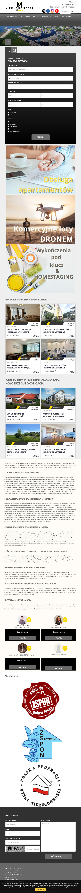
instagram (52, 11)
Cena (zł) (11, 91)
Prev (8, 42)
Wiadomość (45, 820)
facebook (48, 11)
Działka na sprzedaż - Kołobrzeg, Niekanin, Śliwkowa (23, 441)
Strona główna (12, 16)
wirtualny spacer (15, 131)
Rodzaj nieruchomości (17, 74)
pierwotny (13, 112)
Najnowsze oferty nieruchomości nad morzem (27, 300)
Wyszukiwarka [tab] (8, 50)
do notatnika (35, 336)
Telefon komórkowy (13, 838)
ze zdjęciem (13, 122)
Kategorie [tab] (14, 50)
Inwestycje (45, 16)
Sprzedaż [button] (28, 16)
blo (44, 11)
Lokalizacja (12, 65)
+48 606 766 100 (59, 632)
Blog (62, 16)
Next (73, 42)
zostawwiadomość (22, 638)
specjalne (13, 124)
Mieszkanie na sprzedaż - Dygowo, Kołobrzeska (58, 405)
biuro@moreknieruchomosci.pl (62, 7)
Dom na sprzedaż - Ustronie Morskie (23, 405)
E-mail (7, 829)
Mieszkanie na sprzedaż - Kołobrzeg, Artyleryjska (58, 441)
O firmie (21, 16)
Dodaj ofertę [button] (54, 16)
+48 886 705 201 (23, 660)
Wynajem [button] (36, 16)
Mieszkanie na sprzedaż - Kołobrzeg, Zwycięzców (58, 356)
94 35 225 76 (12, 877)
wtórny (12, 115)
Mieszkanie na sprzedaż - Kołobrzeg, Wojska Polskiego (58, 321)
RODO (9, 23)
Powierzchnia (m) (15, 100)
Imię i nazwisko (11, 820)
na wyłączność (14, 129)
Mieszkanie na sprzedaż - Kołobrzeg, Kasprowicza (23, 321)
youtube (57, 11)
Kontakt (68, 16)
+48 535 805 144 (23, 632)
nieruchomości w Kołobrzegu (46, 507)
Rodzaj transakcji (15, 83)
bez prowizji (13, 126)
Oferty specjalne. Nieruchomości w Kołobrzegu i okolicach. (32, 382)
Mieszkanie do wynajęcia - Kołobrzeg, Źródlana (23, 356)
